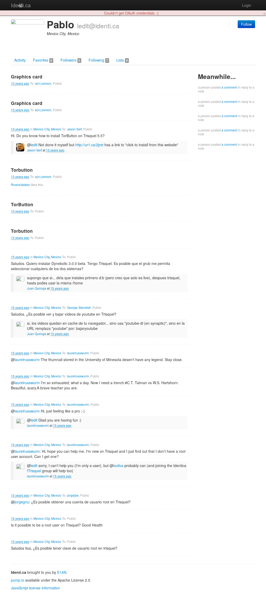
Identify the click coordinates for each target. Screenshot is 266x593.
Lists (122, 60)
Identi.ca (21, 5)
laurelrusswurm (78, 353)
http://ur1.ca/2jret (89, 144)
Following (98, 60)
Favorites (42, 60)
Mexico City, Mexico (47, 129)
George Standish (79, 307)
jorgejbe (73, 495)
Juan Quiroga (36, 288)
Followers (70, 60)
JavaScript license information (35, 587)
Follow (246, 24)
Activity (20, 60)
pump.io (17, 580)
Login (246, 5)
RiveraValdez (20, 184)
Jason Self (74, 129)
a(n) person (43, 83)
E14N (61, 572)
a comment (229, 87)
